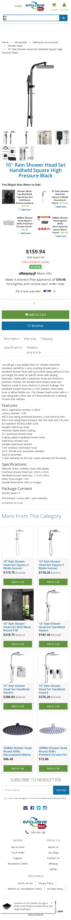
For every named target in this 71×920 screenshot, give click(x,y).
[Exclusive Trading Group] (35, 6)
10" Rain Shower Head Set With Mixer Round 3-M (17, 627)
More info (44, 273)
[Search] (63, 18)
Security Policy (55, 888)
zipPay (53, 869)
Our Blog (53, 852)
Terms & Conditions (40, 798)
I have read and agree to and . (37, 798)
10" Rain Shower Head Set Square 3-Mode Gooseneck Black (60, 197)
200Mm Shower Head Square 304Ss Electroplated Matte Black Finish (60, 225)
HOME (18, 6)
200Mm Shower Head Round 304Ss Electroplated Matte (17, 751)
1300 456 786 (37, 832)
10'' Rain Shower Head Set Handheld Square (52, 627)
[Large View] (9, 137)
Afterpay (53, 863)
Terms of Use (25, 883)
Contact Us (53, 858)
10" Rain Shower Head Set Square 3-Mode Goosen (16, 565)
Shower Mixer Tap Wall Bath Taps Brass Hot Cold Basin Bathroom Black (24, 197)
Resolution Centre (18, 863)
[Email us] (25, 808)
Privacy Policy (60, 798)
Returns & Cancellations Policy (25, 888)
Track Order (17, 852)
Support (17, 858)
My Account (17, 847)
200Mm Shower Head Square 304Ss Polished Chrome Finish (24, 222)
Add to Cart (37, 314)
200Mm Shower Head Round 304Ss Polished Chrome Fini (53, 751)
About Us (53, 847)
